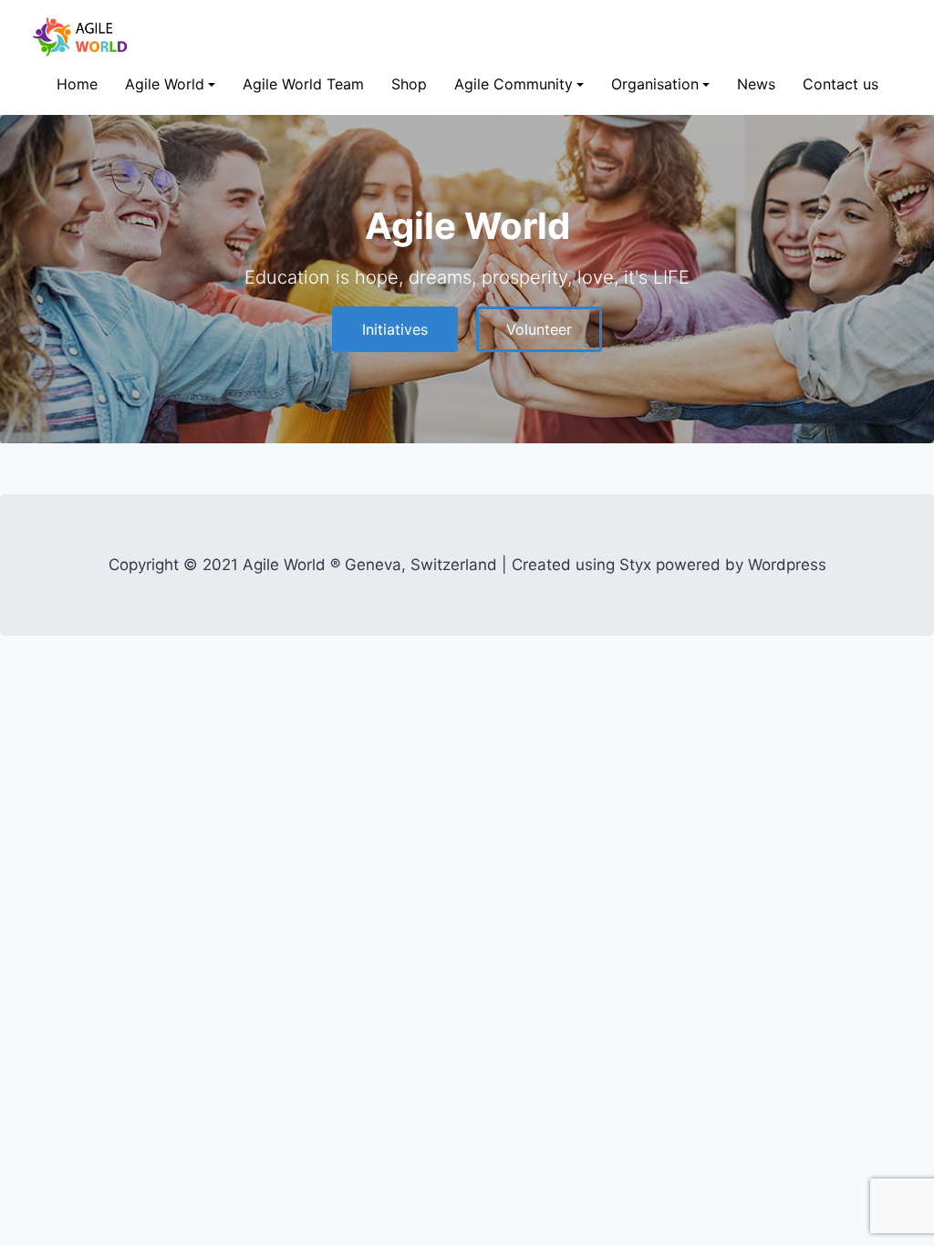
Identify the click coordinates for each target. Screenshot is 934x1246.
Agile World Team (303, 84)
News (756, 84)
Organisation (655, 84)
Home (77, 84)
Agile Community (513, 84)
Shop (409, 84)
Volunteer (539, 329)
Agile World (164, 84)
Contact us (840, 84)
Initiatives (395, 329)
